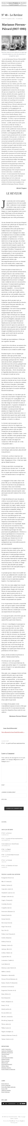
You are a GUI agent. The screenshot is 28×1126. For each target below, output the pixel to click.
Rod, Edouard (5, 998)
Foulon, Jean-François (7, 934)
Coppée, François (6, 900)
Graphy (21, 1121)
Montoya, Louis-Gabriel (7, 968)
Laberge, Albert (5, 949)
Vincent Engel (5, 1054)
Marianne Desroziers (7, 1052)
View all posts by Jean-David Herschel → (12, 732)
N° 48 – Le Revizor (6, 833)
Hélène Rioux (5, 1066)
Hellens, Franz (5, 941)
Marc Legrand (5, 1061)
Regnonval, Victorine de (7, 990)
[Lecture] (3, 1103)
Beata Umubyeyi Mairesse (8, 1069)
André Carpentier (6, 1049)
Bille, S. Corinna (5, 881)
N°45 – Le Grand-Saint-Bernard (10, 854)
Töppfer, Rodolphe (6, 1031)
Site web (4, 799)
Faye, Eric (4, 930)
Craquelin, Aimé (5, 908)
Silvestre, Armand (6, 1016)
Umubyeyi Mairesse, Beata (8, 1035)
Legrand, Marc (5, 956)
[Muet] (20, 1103)
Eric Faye (3, 1056)
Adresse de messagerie (8, 792)
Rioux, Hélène (5, 994)
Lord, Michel (4, 964)
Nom (3, 785)
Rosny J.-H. (4, 1005)
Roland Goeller (5, 1059)
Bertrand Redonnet (6, 1064)
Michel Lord (4, 1062)
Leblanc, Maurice (6, 953)
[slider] (24, 1103)
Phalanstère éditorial (7, 975)
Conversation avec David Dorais (10, 844)
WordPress (12, 1121)
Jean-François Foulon (7, 1057)
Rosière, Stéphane (6, 1001)
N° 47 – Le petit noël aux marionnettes (13, 743)
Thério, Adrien (5, 1024)
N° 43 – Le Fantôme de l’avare (9, 865)
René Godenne (5, 1092)
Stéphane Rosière (6, 1067)
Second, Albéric (5, 1013)
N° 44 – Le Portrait (6, 860)
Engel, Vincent (5, 926)
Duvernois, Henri (6, 923)
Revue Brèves (5, 1083)
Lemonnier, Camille (6, 960)
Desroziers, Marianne (7, 911)
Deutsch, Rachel (5, 915)
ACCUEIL (3, 821)
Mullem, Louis (5, 971)
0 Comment (19, 18)
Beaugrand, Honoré (6, 877)
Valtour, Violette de (6, 1039)
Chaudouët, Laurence (7, 892)
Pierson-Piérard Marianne (8, 979)
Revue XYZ (4, 1088)
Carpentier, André (6, 889)
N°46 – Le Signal (6, 849)
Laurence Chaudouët (7, 1051)
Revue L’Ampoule (6, 1085)
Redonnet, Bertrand (6, 986)
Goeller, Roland (5, 938)
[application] (14, 1103)
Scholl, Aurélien (5, 1009)
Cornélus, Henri (5, 904)
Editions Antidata (6, 1090)
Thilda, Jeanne (5, 1028)
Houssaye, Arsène (6, 945)
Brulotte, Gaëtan (5, 885)
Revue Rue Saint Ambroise (8, 1087)
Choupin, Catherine (6, 896)
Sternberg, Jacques (6, 1020)
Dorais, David (4, 919)
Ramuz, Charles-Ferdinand (8, 983)
